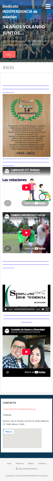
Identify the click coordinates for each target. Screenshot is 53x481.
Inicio (9, 463)
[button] (26, 298)
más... (9, 54)
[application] (26, 298)
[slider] (24, 309)
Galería (31, 463)
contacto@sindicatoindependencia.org (19, 409)
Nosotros (20, 463)
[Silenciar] (43, 309)
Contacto (42, 463)
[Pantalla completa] (47, 309)
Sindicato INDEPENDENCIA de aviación (19, 11)
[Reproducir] (6, 309)
